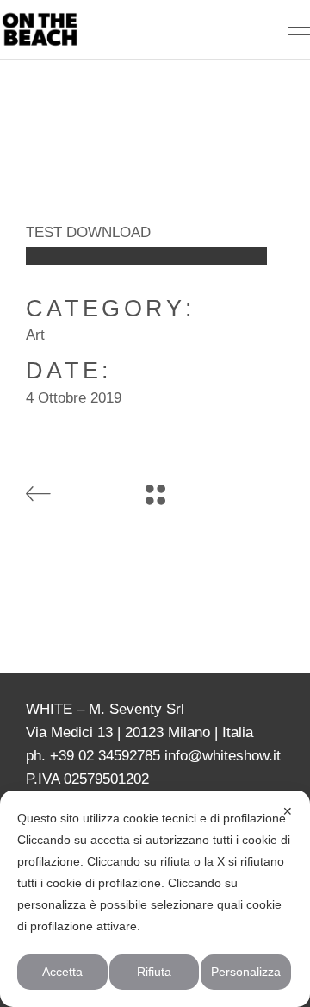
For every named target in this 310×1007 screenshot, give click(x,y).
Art (35, 335)
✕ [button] (287, 811)
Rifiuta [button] (154, 972)
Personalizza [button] (246, 972)
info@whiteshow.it (222, 755)
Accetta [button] (62, 972)
